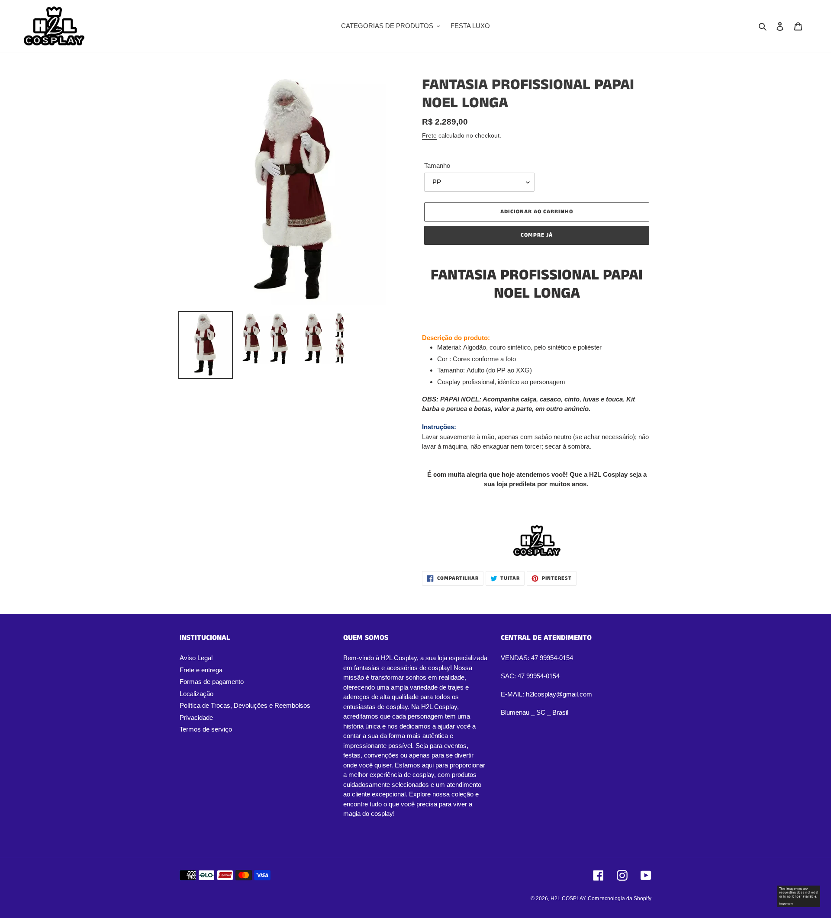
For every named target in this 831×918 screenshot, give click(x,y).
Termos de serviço (206, 729)
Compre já (537, 235)
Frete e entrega (201, 670)
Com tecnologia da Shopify (619, 899)
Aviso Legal (196, 657)
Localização (196, 693)
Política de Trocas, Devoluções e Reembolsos (245, 705)
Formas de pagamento (212, 681)
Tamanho (437, 165)
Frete (429, 135)
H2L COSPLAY (568, 899)
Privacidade (196, 717)
